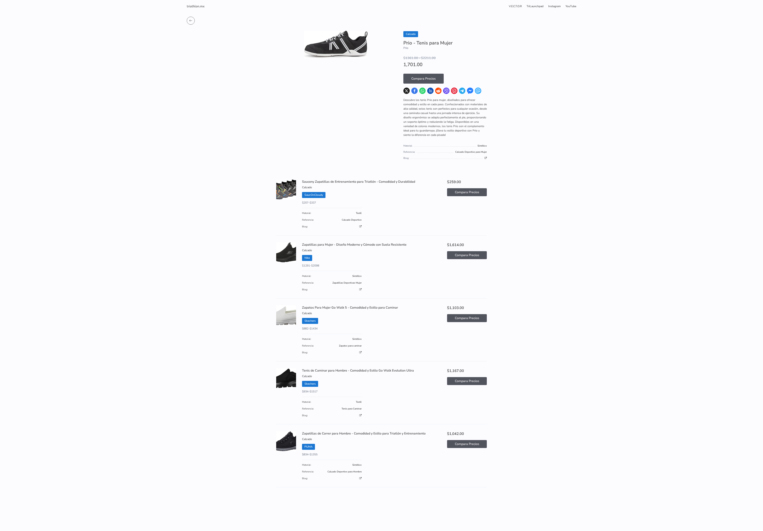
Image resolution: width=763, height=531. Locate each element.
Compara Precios (423, 78)
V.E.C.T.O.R (515, 6)
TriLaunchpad (535, 6)
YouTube (570, 6)
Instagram (554, 6)
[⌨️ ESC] (191, 21)
